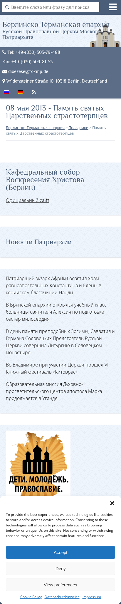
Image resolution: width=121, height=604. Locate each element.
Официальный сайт (27, 200)
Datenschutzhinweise (62, 596)
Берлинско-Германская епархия (56, 30)
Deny (61, 568)
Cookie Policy (31, 596)
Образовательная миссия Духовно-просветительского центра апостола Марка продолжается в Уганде (54, 391)
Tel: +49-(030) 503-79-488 (33, 52)
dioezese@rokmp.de (27, 71)
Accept (60, 552)
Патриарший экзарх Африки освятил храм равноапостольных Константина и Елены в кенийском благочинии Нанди (53, 285)
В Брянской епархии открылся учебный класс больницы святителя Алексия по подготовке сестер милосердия (56, 312)
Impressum (92, 596)
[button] (112, 503)
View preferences (60, 584)
